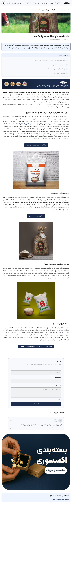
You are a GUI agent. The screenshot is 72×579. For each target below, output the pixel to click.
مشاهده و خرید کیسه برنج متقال (36, 145)
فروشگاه (57, 3)
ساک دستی (22, 3)
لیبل (18, 3)
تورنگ (60, 107)
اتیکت (27, 3)
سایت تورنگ (65, 332)
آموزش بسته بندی (50, 3)
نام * (60, 369)
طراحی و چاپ (14, 3)
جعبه (36, 3)
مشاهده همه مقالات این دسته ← (60, 499)
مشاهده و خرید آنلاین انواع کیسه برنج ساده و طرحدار (36, 346)
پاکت (33, 3)
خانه (62, 3)
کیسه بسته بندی (41, 3)
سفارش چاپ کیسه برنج (36, 216)
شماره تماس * (57, 377)
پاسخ (11, 428)
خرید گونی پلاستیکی (26, 124)
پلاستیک (8, 3)
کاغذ (30, 3)
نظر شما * (58, 386)
